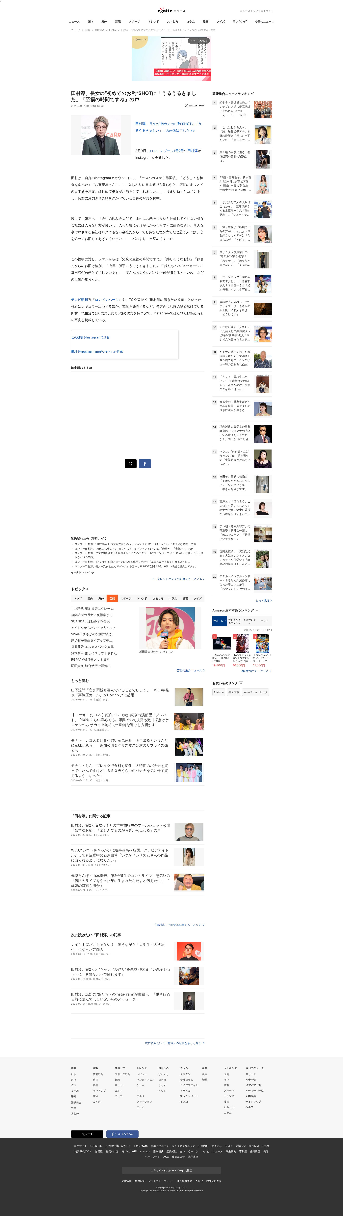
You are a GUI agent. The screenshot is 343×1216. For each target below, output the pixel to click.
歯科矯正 (255, 1151)
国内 (90, 21)
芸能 (118, 21)
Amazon (219, 692)
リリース (251, 1074)
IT (138, 1090)
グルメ (140, 1096)
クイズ (221, 21)
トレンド (153, 21)
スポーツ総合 (122, 1074)
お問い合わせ (214, 1180)
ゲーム (140, 1085)
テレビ (264, 621)
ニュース (74, 21)
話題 (204, 1079)
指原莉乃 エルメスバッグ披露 (92, 647)
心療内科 (203, 1145)
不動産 (243, 1151)
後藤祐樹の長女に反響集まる (92, 615)
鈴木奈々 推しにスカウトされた (94, 653)
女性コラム (186, 1079)
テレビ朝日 (79, 300)
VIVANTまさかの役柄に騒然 (91, 634)
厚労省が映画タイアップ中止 (92, 640)
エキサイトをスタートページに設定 (171, 1170)
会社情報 (126, 1180)
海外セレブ (99, 1090)
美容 (266, 1151)
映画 (95, 1079)
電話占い (241, 1145)
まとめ (75, 1090)
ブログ (229, 1145)
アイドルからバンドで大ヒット (93, 628)
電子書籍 (193, 1156)
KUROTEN (96, 1145)
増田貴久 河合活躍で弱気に (91, 666)
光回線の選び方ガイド (118, 1145)
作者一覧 (251, 1079)
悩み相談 (158, 1151)
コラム (190, 21)
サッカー (120, 1085)
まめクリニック (160, 1145)
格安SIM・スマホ (259, 1145)
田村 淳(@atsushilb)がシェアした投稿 (97, 352)
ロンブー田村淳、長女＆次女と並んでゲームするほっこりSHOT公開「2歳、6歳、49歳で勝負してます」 (136, 566)
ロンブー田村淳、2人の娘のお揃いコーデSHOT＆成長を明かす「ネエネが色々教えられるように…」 (134, 561)
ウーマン (193, 1151)
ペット (162, 1090)
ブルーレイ (219, 621)
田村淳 (193, 151)
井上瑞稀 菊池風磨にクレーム (92, 608)
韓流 (95, 1096)
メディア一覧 (253, 1085)
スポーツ (134, 21)
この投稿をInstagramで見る (90, 337)
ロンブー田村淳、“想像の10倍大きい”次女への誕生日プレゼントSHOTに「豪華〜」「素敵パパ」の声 (134, 548)
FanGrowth (141, 1145)
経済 (73, 1079)
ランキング (240, 21)
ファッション (144, 1101)
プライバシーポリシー (161, 1180)
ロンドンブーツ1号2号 (167, 151)
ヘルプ (249, 1107)
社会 (73, 1074)
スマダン (185, 1074)
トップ (78, 598)
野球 (117, 1079)
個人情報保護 (184, 1180)
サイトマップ (253, 1101)
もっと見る (262, 600)
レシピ (205, 1151)
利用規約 (140, 1180)
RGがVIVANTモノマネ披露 (90, 659)
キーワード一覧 (255, 1090)
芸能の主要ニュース (189, 670)
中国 (73, 1108)
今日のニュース (264, 21)
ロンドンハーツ (107, 300)
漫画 (205, 21)
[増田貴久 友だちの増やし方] (170, 628)
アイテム (216, 1145)
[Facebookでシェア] (145, 463)
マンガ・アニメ (146, 1079)
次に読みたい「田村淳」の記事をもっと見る (173, 1043)
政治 (73, 1085)
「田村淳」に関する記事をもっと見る (178, 924)
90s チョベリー (189, 1096)
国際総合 (76, 1102)
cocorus (145, 1151)
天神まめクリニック (183, 1145)
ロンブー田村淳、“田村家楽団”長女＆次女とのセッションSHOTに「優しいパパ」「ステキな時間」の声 (135, 544)
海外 (104, 21)
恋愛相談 (172, 1151)
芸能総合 (98, 1074)
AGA (166, 1156)
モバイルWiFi (129, 1151)
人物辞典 (251, 1096)
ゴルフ (118, 1090)
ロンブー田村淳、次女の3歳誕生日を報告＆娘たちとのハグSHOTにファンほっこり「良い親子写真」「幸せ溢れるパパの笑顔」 (139, 555)
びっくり (163, 1074)
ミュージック (249, 621)
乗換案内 (231, 1151)
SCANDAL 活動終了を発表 (90, 621)
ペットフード (152, 1156)
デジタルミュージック (234, 621)
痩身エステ (178, 1156)
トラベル (185, 1090)
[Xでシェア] (130, 463)
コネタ (162, 1079)
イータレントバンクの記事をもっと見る (177, 578)
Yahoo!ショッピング (256, 692)
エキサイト (267, 10)
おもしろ (172, 21)
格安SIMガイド (83, 1151)
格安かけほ (112, 1151)
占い (182, 1151)
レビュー (142, 1074)
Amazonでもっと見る (255, 671)
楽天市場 (233, 692)
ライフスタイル (189, 1085)
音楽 (95, 1085)
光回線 (99, 1151)
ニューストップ (249, 10)
